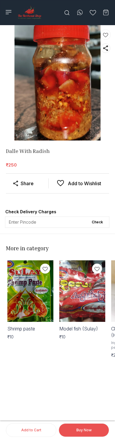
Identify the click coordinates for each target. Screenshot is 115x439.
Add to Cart (31, 430)
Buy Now (84, 430)
